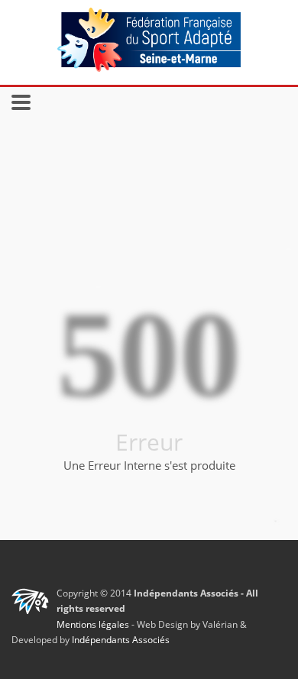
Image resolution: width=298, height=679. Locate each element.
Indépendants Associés (121, 639)
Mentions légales (93, 624)
